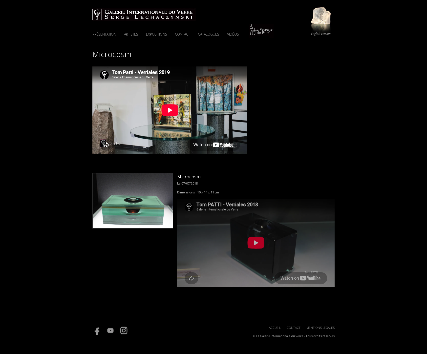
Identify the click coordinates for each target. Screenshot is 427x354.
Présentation (104, 34)
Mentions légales (320, 328)
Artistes (131, 34)
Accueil (275, 328)
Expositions (156, 34)
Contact (182, 34)
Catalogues (208, 34)
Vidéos (233, 34)
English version (321, 34)
